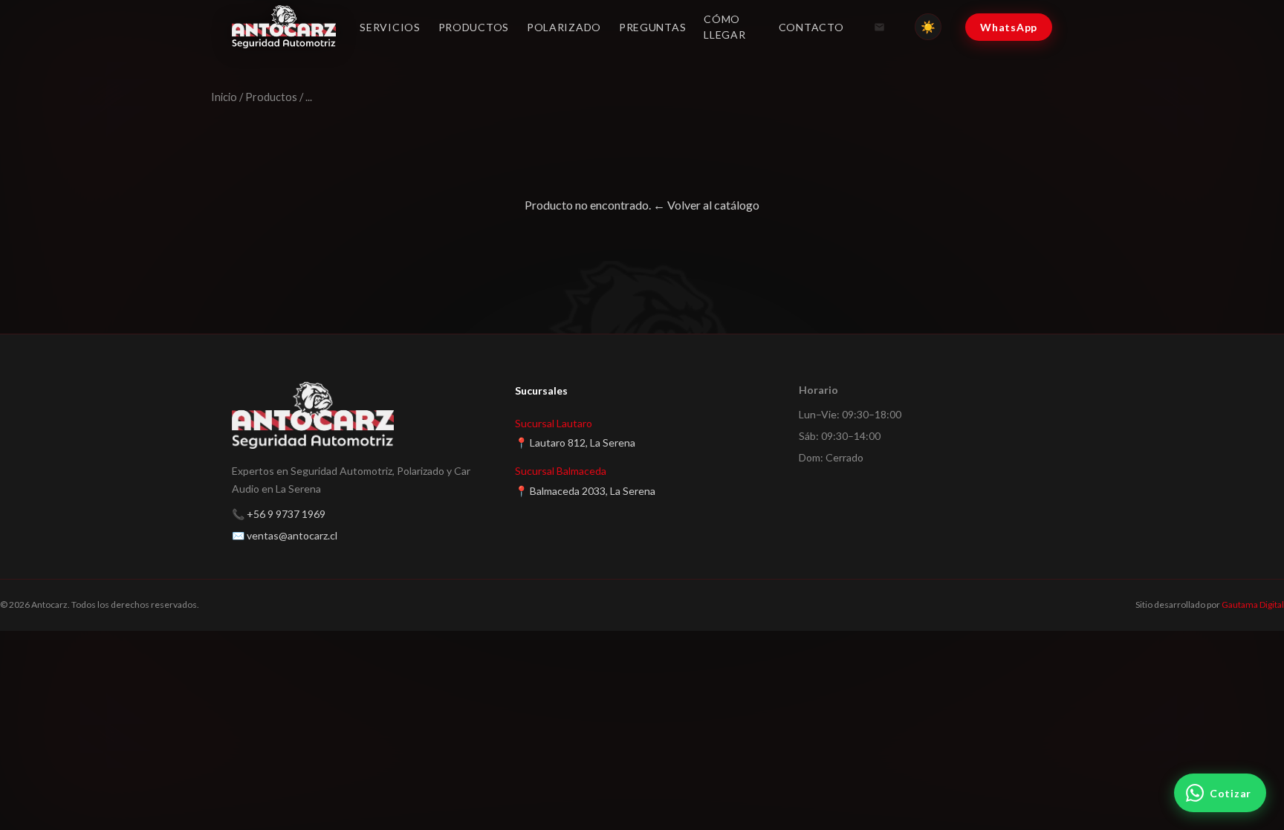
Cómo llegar (724, 27)
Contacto (811, 27)
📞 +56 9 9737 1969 (278, 514)
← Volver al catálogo (706, 205)
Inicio (224, 97)
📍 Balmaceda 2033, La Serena (585, 490)
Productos (473, 27)
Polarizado (564, 27)
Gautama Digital (1253, 604)
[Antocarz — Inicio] (284, 26)
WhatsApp (1008, 27)
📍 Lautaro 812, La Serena (575, 442)
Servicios (390, 27)
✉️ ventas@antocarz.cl (284, 535)
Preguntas (652, 27)
